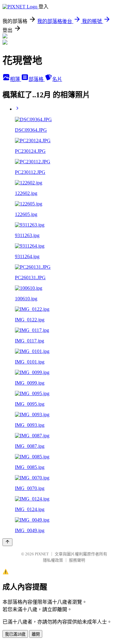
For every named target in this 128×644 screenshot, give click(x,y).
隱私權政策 (53, 560)
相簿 (15, 79)
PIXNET (42, 554)
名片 (57, 79)
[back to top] (7, 542)
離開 (36, 634)
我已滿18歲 (15, 634)
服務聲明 (77, 560)
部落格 (37, 79)
